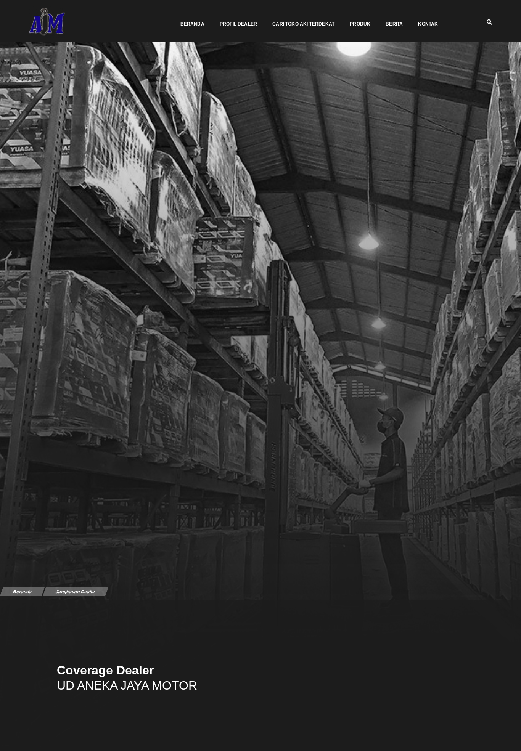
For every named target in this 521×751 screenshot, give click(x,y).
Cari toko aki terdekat (303, 24)
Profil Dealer (238, 24)
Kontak (428, 24)
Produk (360, 24)
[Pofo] (47, 22)
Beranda (192, 24)
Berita (394, 24)
